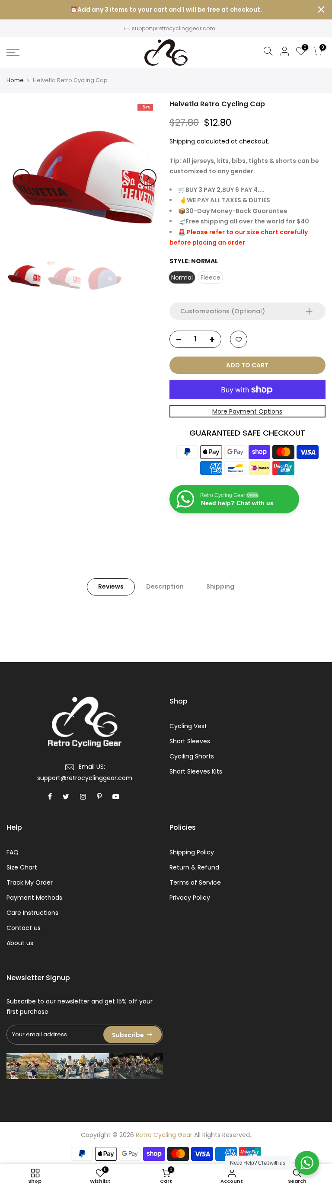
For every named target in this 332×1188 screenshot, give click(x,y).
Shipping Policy (191, 852)
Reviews (111, 586)
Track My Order (29, 882)
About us (19, 943)
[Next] (147, 177)
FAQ (12, 852)
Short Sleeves (189, 741)
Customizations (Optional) (222, 311)
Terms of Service (195, 882)
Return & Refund (194, 867)
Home (15, 80)
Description (165, 586)
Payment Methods (34, 897)
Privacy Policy (189, 897)
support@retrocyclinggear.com (173, 28)
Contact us (23, 928)
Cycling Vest (188, 726)
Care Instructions (32, 912)
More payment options (247, 411)
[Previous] (21, 177)
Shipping (182, 141)
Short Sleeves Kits (195, 771)
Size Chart (21, 867)
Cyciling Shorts (191, 756)
